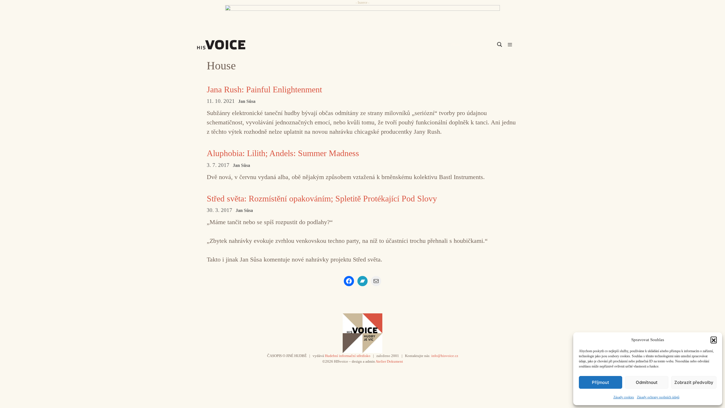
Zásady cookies (623, 397)
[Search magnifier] (500, 44)
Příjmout (600, 382)
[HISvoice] (234, 44)
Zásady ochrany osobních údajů (658, 397)
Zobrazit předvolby (693, 382)
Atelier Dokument (389, 361)
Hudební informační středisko (347, 356)
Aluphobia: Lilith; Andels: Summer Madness (283, 153)
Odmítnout (647, 382)
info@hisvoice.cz (444, 356)
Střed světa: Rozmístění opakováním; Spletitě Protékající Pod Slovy (322, 198)
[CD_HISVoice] (362, 18)
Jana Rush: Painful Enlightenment (264, 89)
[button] (714, 340)
